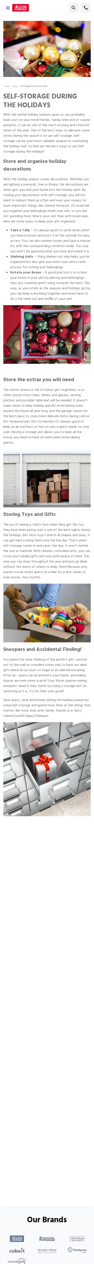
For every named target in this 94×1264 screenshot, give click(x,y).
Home (7, 86)
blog (15, 86)
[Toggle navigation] (7, 7)
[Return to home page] (20, 8)
